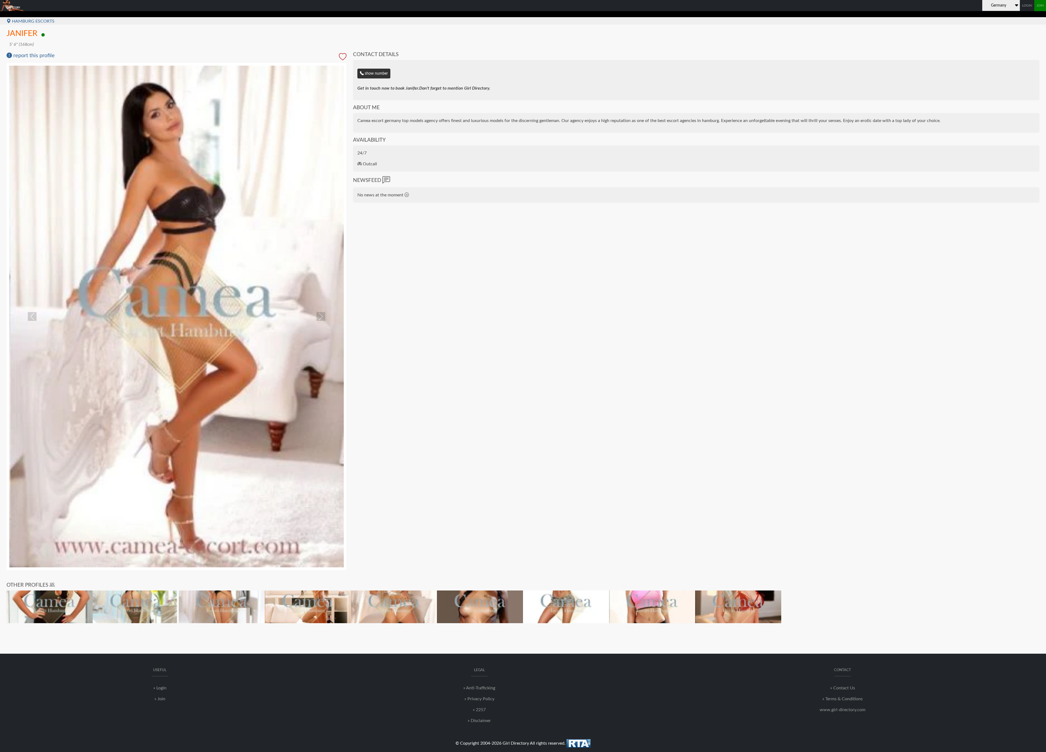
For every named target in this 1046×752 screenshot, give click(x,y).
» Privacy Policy (479, 699)
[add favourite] (342, 57)
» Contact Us (842, 688)
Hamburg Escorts (32, 21)
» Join (159, 699)
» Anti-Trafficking (479, 688)
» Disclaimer (479, 720)
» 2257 (479, 710)
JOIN (1040, 5)
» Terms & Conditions (842, 699)
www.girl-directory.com (842, 710)
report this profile (33, 55)
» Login (159, 688)
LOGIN (1027, 5)
